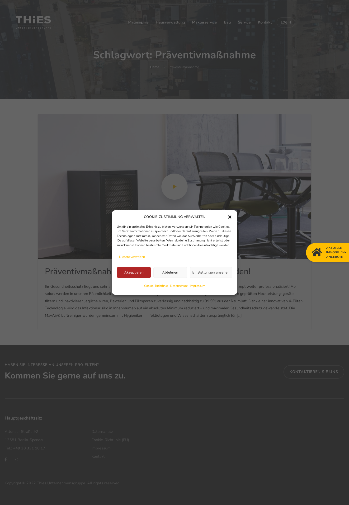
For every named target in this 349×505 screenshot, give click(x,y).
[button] (229, 216)
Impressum (197, 286)
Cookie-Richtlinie (156, 286)
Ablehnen (170, 272)
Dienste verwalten (132, 257)
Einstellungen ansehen (211, 272)
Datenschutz (179, 286)
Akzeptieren (134, 272)
